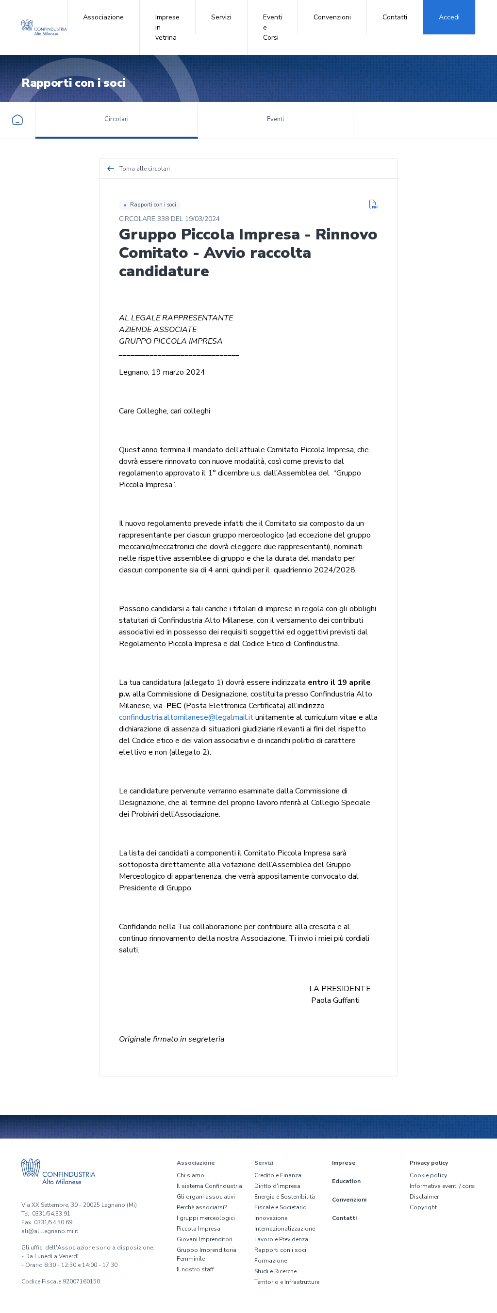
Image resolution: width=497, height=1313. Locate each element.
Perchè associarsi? (202, 1207)
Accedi (449, 17)
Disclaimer (424, 1197)
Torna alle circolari (144, 169)
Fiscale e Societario (280, 1207)
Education (346, 1181)
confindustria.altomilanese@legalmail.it (186, 717)
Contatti (394, 17)
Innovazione (270, 1218)
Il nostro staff (195, 1269)
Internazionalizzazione (284, 1229)
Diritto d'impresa (277, 1186)
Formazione (270, 1261)
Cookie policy (428, 1175)
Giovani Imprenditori (204, 1239)
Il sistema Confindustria (209, 1186)
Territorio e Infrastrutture (286, 1282)
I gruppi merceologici (206, 1218)
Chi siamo (190, 1175)
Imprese (344, 1163)
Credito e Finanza (277, 1175)
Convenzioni (332, 17)
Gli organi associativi (206, 1197)
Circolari (116, 119)
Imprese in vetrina (167, 27)
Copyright (423, 1207)
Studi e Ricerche (275, 1271)
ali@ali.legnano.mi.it (49, 1231)
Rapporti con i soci (153, 204)
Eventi (275, 119)
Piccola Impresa (198, 1229)
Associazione (103, 17)
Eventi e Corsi (272, 27)
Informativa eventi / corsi (443, 1186)
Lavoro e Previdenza (281, 1239)
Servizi (221, 17)
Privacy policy (429, 1163)
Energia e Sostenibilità (284, 1197)
